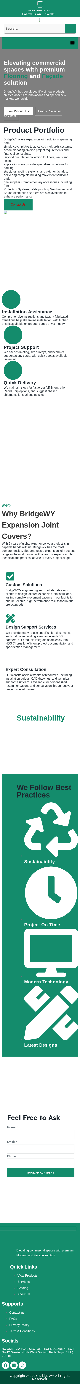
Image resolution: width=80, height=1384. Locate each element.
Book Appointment (40, 1172)
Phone (11, 1156)
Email (12, 1142)
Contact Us (18, 204)
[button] (72, 43)
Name (12, 1127)
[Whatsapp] (22, 1365)
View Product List (18, 111)
